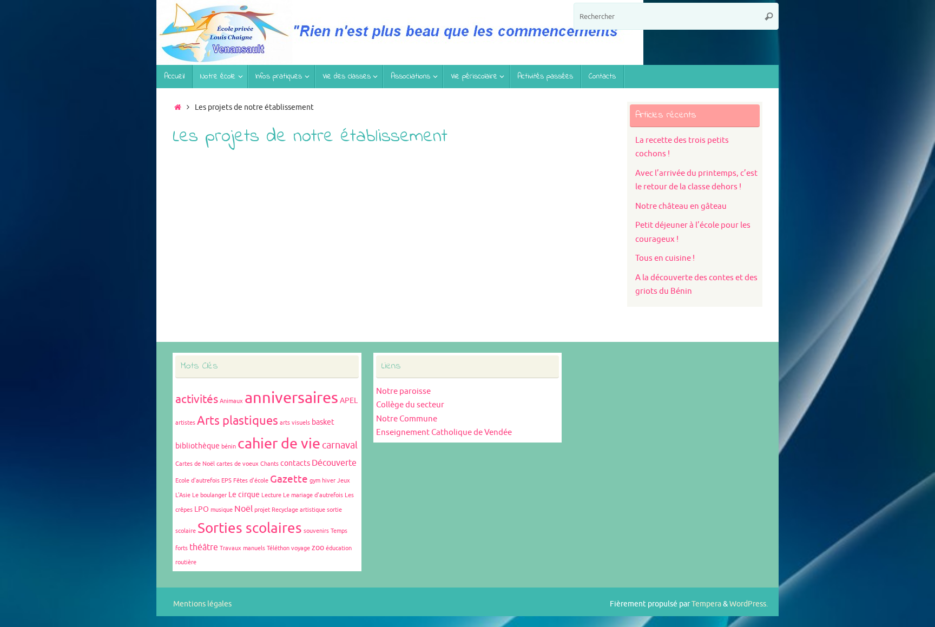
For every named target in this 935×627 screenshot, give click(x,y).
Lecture (271, 495)
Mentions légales (202, 604)
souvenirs (316, 530)
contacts (295, 463)
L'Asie (182, 495)
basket (323, 422)
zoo (318, 547)
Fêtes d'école (250, 480)
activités (196, 399)
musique (221, 509)
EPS (226, 480)
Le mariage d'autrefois (313, 495)
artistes (185, 422)
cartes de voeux (237, 463)
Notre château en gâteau (681, 206)
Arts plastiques (237, 420)
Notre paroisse (403, 391)
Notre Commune (406, 419)
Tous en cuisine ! (665, 258)
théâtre (203, 547)
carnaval (340, 445)
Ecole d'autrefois (197, 480)
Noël (243, 509)
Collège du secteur (410, 405)
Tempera (706, 604)
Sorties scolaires (249, 528)
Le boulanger (209, 495)
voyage (300, 548)
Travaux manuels (242, 548)
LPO (201, 509)
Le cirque (244, 494)
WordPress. (748, 604)
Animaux (231, 401)
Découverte (334, 463)
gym (315, 480)
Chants (269, 463)
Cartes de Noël (195, 463)
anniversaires (291, 398)
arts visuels (295, 422)
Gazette (289, 479)
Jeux (343, 480)
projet (262, 509)
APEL (349, 400)
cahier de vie (279, 443)
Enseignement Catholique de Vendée (444, 432)
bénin (228, 446)
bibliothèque (197, 446)
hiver (328, 480)
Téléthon (278, 548)
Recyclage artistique (298, 509)
